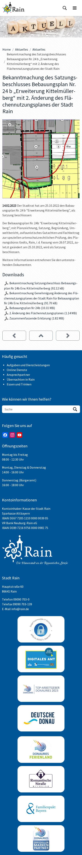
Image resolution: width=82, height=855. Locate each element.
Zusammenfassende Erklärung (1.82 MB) (36, 318)
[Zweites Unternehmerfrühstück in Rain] (14, 336)
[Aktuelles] (41, 336)
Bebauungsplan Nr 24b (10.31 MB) (32, 308)
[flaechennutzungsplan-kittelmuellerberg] (41, 159)
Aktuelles (21, 49)
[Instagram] (12, 435)
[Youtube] (19, 435)
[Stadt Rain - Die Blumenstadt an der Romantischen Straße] (13, 8)
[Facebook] (5, 435)
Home (6, 49)
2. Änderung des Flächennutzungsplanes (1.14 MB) (43, 313)
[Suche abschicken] (75, 409)
